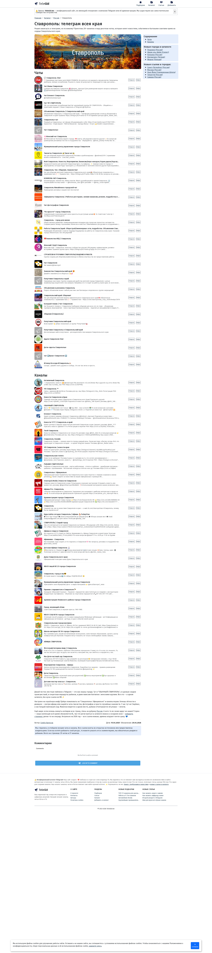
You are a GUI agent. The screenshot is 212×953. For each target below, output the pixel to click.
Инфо (138, 80)
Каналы (150, 42)
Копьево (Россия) (154, 55)
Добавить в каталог (101, 800)
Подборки (140, 5)
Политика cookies (76, 800)
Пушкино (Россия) (155, 50)
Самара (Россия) (154, 77)
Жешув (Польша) (154, 59)
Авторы (73, 798)
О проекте (74, 793)
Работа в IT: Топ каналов (127, 795)
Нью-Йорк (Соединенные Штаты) (161, 72)
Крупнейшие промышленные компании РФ (130, 800)
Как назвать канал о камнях (152, 793)
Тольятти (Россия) (155, 75)
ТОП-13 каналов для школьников (130, 793)
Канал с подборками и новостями (136, 784)
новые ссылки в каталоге (159, 784)
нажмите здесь (95, 946)
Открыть (131, 80)
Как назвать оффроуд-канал (152, 795)
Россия (100, 711)
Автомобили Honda (125, 798)
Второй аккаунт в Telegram (152, 798)
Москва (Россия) (154, 70)
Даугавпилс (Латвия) (156, 57)
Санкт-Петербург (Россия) (158, 67)
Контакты (73, 795)
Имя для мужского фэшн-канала (154, 800)
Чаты (149, 39)
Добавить (172, 5)
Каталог (151, 5)
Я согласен (195, 946)
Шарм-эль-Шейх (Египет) (158, 52)
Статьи (161, 5)
